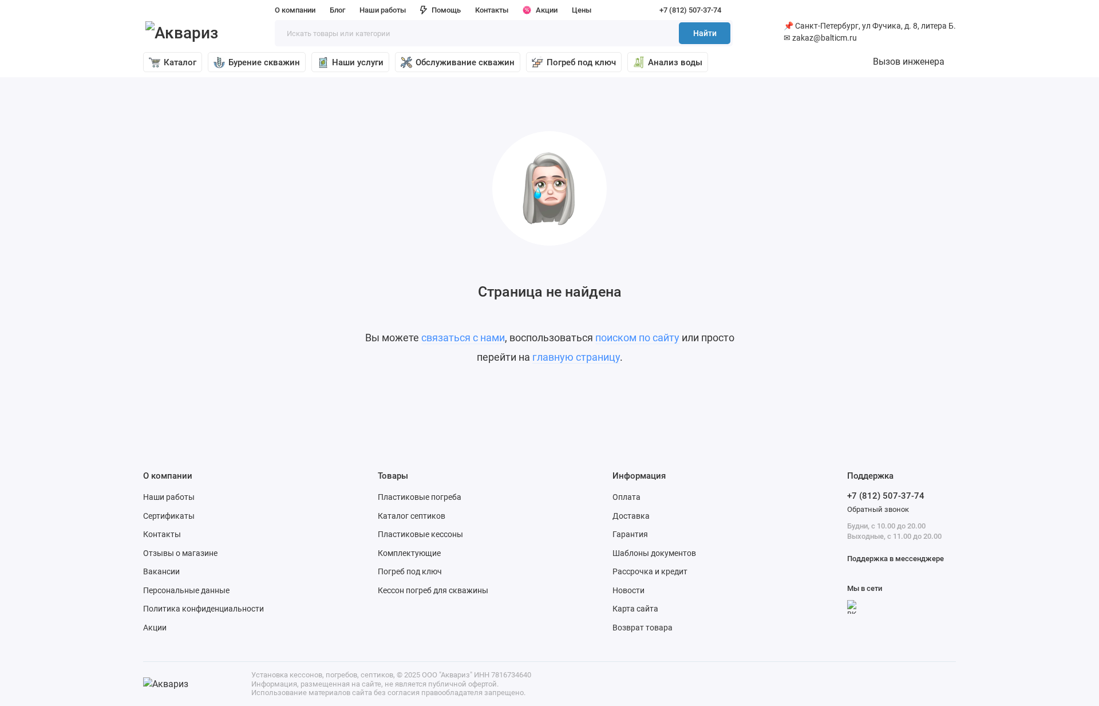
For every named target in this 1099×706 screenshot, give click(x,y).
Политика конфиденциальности (203, 608)
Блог (337, 10)
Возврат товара (642, 627)
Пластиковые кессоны (420, 534)
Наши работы (382, 10)
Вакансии (161, 571)
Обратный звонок (878, 509)
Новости (628, 590)
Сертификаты (169, 515)
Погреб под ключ (581, 62)
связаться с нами (463, 338)
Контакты (491, 10)
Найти (705, 33)
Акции (547, 10)
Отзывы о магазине (180, 553)
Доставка (631, 515)
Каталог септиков (411, 515)
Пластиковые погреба (419, 497)
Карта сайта (635, 608)
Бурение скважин (264, 62)
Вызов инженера (908, 61)
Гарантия (630, 534)
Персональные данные (186, 590)
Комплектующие (409, 553)
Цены (581, 10)
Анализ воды (675, 62)
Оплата (626, 497)
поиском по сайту (637, 338)
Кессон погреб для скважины (433, 590)
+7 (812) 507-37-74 (690, 10)
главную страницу (576, 357)
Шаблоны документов (654, 553)
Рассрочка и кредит (649, 571)
